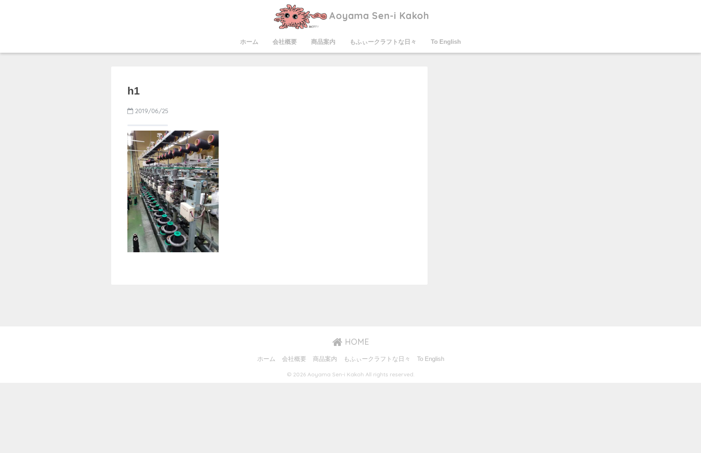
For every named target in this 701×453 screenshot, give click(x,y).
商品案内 (323, 41)
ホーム (249, 41)
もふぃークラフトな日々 (383, 41)
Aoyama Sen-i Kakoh (379, 15)
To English (446, 41)
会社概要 (285, 41)
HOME (355, 342)
